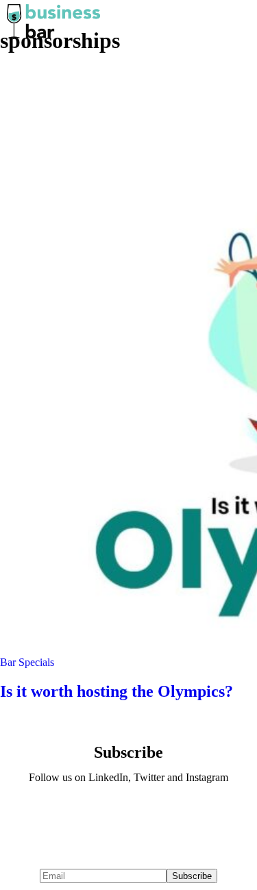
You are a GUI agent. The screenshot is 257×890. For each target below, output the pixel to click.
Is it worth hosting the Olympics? (116, 691)
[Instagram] (169, 815)
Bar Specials (27, 662)
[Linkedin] (88, 815)
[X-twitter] (129, 815)
